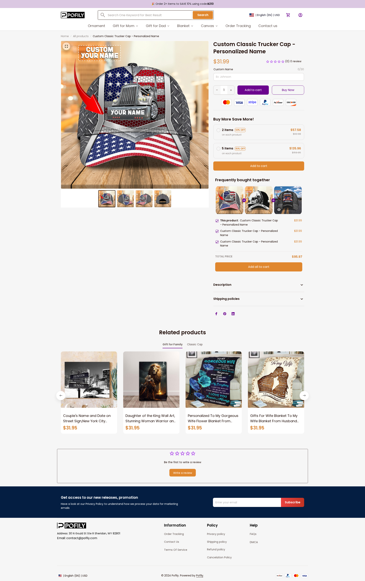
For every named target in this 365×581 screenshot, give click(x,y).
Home (65, 36)
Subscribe (292, 502)
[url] (199, 576)
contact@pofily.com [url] (81, 538)
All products (81, 36)
